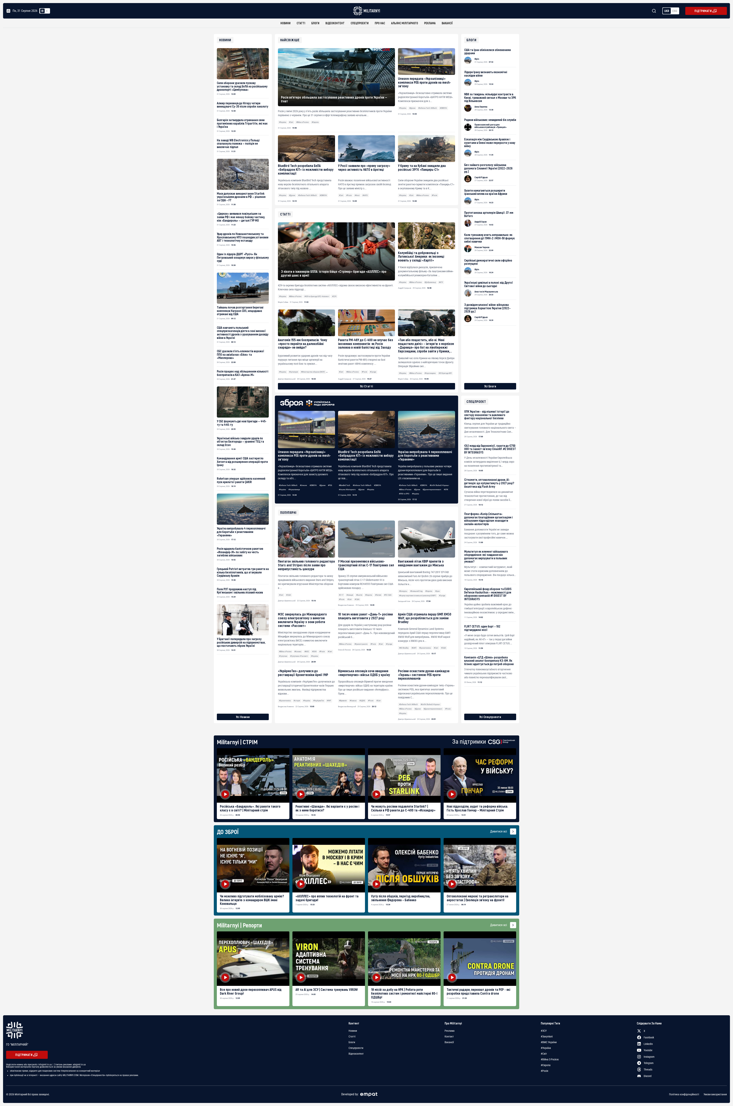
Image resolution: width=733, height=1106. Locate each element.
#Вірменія (343, 701)
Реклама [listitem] (449, 1030)
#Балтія (359, 595)
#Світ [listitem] (544, 1053)
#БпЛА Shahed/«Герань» (439, 485)
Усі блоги (490, 386)
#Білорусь (403, 591)
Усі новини (243, 717)
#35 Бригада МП (445, 373)
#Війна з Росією (302, 122)
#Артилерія (293, 372)
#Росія (349, 195)
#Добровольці (430, 282)
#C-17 (341, 595)
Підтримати (703, 11)
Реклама (430, 23)
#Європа (315, 122)
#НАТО (365, 195)
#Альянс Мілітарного (347, 489)
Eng (674, 11)
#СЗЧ (334, 296)
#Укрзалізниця (294, 489)
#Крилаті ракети (360, 644)
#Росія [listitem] (544, 1070)
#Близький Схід (416, 591)
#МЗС (306, 651)
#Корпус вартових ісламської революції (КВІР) (417, 595)
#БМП (414, 648)
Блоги (315, 23)
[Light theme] (42, 11)
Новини (285, 23)
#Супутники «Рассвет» (299, 656)
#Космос (297, 651)
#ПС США (388, 595)
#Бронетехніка (425, 648)
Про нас (380, 23)
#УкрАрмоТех (318, 701)
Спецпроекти (360, 23)
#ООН (314, 651)
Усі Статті (366, 386)
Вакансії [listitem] (449, 1042)
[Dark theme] (47, 11)
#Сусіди (442, 595)
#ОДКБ (362, 701)
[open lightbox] (253, 775)
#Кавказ (353, 701)
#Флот (357, 195)
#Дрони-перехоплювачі (432, 489)
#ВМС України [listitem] (549, 1042)
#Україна (282, 122)
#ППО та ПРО (404, 494)
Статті (301, 23)
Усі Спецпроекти (490, 717)
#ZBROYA (443, 108)
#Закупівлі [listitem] (547, 1036)
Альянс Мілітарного (404, 23)
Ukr (666, 11)
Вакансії (447, 23)
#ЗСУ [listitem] (544, 1030)
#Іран (437, 591)
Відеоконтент (335, 23)
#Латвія (378, 595)
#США (288, 595)
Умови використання (715, 1094)
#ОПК (446, 489)
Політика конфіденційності (684, 1094)
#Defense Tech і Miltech (427, 108)
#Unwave (303, 485)
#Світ (291, 122)
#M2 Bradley (403, 648)
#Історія (297, 701)
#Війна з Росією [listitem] (550, 1059)
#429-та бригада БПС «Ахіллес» (316, 296)
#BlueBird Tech (344, 485)
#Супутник (283, 656)
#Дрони (412, 108)
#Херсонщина (430, 373)
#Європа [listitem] (546, 1065)
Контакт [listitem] (449, 1036)
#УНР (329, 701)
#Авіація (349, 595)
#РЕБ (330, 485)
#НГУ (441, 282)
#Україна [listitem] (546, 1047)
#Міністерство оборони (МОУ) (313, 372)
